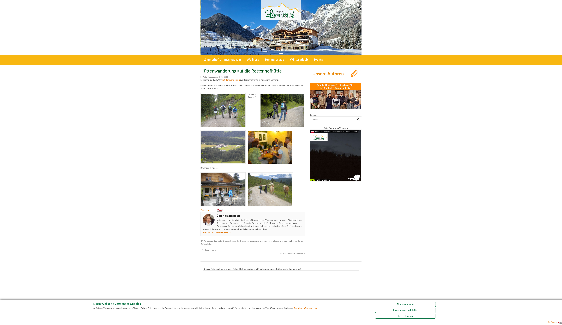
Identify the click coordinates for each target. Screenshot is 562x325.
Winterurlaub (299, 59)
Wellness (253, 59)
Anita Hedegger (209, 77)
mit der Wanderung (231, 80)
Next (359, 29)
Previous (203, 29)
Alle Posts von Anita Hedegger (217, 232)
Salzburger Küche (209, 250)
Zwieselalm (206, 244)
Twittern (205, 210)
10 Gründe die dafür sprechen (291, 253)
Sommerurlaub (274, 59)
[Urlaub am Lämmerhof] (281, 18)
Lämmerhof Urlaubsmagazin (222, 59)
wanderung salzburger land (289, 241)
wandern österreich (265, 241)
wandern (251, 241)
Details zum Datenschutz (305, 308)
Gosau (226, 241)
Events (318, 59)
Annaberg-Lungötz (213, 241)
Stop (358, 5)
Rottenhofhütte (238, 241)
